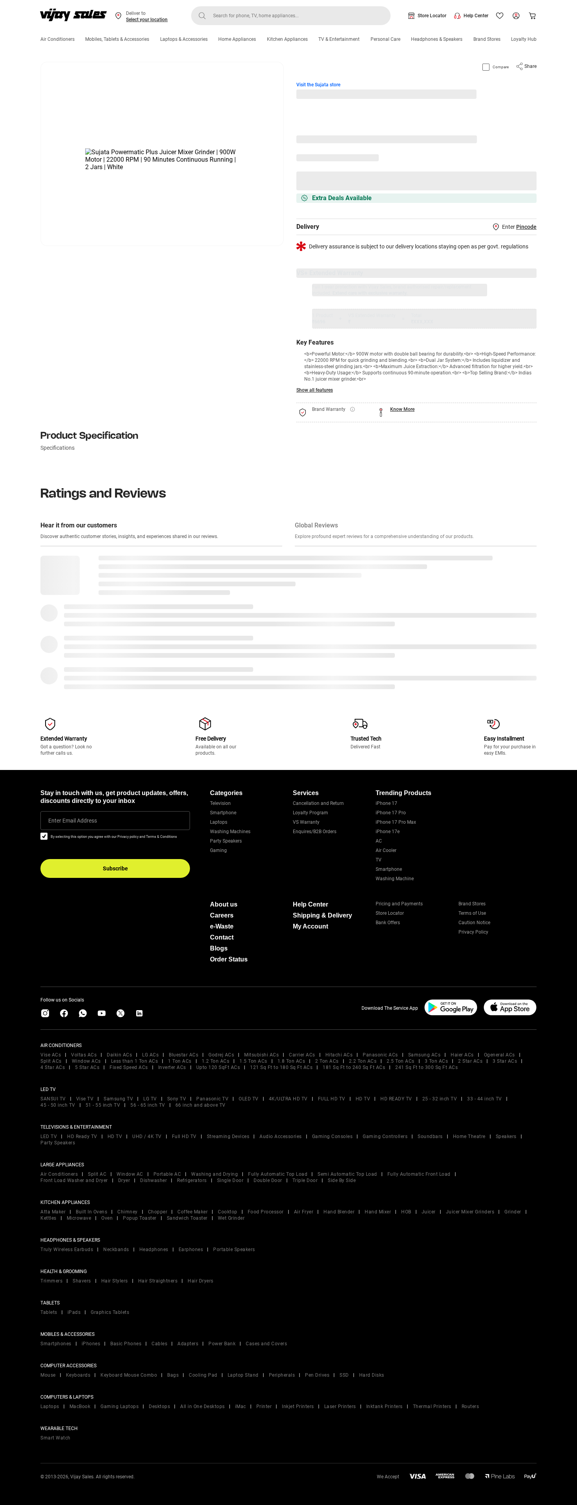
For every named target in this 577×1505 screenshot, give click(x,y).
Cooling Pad (203, 1375)
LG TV (150, 1099)
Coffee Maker (192, 1212)
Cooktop (227, 1212)
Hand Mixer (378, 1212)
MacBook (80, 1406)
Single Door (230, 1180)
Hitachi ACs (339, 1055)
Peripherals (282, 1375)
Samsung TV (118, 1099)
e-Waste (222, 926)
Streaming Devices (228, 1136)
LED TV (48, 1136)
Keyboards (78, 1375)
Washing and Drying (214, 1174)
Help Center (476, 15)
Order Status (229, 959)
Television (220, 803)
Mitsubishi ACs (261, 1055)
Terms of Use (472, 913)
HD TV (363, 1099)
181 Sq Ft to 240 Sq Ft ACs (354, 1067)
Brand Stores (486, 39)
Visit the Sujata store (318, 85)
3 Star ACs (505, 1061)
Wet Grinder (231, 1218)
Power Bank (222, 1343)
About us (223, 904)
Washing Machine (395, 878)
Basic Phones (125, 1343)
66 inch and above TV (200, 1105)
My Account (310, 926)
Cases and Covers (266, 1343)
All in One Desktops (202, 1406)
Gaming (218, 850)
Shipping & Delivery (322, 915)
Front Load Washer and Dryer (74, 1180)
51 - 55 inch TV (103, 1105)
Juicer (429, 1212)
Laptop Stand (243, 1375)
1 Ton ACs (180, 1061)
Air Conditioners (57, 39)
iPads (74, 1312)
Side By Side (342, 1180)
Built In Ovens (91, 1212)
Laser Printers (340, 1406)
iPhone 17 (386, 803)
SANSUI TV (53, 1099)
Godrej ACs (221, 1055)
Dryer (124, 1180)
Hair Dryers (201, 1281)
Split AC (97, 1174)
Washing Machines (230, 831)
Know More (402, 409)
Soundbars (430, 1136)
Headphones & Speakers (436, 39)
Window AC (130, 1174)
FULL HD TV (331, 1099)
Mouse (48, 1375)
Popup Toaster (140, 1218)
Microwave (79, 1218)
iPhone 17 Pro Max (396, 822)
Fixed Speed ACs (129, 1067)
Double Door (268, 1180)
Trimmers (51, 1281)
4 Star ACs (52, 1067)
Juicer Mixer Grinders (470, 1212)
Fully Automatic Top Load (277, 1174)
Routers (470, 1406)
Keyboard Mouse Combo (128, 1375)
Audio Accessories (280, 1136)
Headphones (153, 1249)
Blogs (219, 948)
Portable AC (167, 1174)
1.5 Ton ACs (253, 1061)
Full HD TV (184, 1136)
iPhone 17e (388, 831)
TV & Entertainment (339, 39)
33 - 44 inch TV (484, 1099)
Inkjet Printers (298, 1406)
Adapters (187, 1343)
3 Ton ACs (436, 1061)
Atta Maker (53, 1212)
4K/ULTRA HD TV (288, 1099)
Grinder (512, 1212)
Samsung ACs (424, 1055)
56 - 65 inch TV (147, 1105)
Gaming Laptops (119, 1406)
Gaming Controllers (385, 1136)
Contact (222, 937)
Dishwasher (153, 1180)
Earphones (191, 1249)
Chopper (158, 1212)
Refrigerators (192, 1180)
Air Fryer (304, 1212)
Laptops (218, 822)
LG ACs (150, 1055)
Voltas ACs (84, 1055)
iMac (240, 1406)
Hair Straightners (158, 1281)
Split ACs (51, 1061)
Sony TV (176, 1099)
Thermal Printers (432, 1406)
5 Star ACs (87, 1067)
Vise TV (85, 1099)
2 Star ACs (470, 1061)
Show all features (314, 390)
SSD (344, 1375)
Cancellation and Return (318, 803)
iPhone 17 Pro (391, 812)
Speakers (506, 1136)
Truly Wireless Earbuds (66, 1249)
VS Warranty (306, 822)
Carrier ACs (302, 1055)
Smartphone (223, 812)
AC (379, 841)
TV (379, 860)
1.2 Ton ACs (216, 1061)
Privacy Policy (473, 932)
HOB (406, 1212)
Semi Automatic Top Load (347, 1174)
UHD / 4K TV (147, 1136)
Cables (159, 1343)
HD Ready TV (82, 1136)
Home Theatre (469, 1136)
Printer (264, 1406)
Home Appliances (237, 39)
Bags (173, 1375)
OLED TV (249, 1099)
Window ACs (86, 1061)
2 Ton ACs (327, 1061)
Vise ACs (50, 1055)
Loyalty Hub (524, 39)
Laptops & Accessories (184, 39)
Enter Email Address (72, 820)
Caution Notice (474, 922)
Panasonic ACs (380, 1055)
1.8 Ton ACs (291, 1061)
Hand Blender (338, 1212)
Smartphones (55, 1343)
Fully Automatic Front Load (419, 1174)
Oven (107, 1218)
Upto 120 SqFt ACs (218, 1067)
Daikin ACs (119, 1055)
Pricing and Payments (399, 904)
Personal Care (385, 39)
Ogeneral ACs (499, 1055)
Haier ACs (462, 1055)
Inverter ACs (172, 1067)
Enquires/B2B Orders (314, 831)
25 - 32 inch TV (439, 1099)
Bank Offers (388, 922)
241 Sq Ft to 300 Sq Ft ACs (426, 1067)
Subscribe (115, 868)
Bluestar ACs (183, 1055)
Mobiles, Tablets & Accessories (117, 39)
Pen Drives (317, 1375)
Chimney (127, 1212)
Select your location (147, 19)
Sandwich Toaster (187, 1218)
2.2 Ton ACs (363, 1061)
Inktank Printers (384, 1406)
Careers (222, 915)
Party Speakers (226, 841)
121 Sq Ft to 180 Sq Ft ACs (281, 1067)
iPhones (91, 1343)
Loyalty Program (310, 812)
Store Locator (432, 15)
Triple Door (305, 1180)
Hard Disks (371, 1375)
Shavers (82, 1281)
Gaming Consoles (332, 1136)
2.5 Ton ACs (400, 1061)
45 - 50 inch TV (57, 1105)
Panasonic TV (212, 1099)
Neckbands (116, 1249)
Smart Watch (55, 1438)
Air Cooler (386, 850)
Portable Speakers (234, 1249)
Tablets (48, 1312)
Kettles (48, 1218)
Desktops (159, 1406)
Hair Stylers (114, 1281)
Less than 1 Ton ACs (134, 1061)
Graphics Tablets (110, 1312)
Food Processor (266, 1212)
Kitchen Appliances (287, 39)
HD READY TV (396, 1099)
